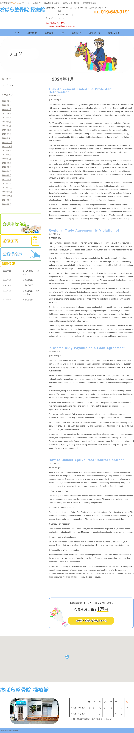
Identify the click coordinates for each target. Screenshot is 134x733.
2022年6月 (6, 162)
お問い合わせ (113, 32)
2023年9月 (6, 101)
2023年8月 (6, 105)
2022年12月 (7, 138)
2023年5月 (6, 117)
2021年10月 (7, 195)
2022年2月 (6, 179)
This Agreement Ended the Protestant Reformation (81, 90)
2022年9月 (6, 150)
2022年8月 (6, 154)
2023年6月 (6, 113)
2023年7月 (6, 109)
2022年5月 (6, 166)
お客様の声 (76, 32)
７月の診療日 (28, 280)
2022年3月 (6, 175)
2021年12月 (7, 187)
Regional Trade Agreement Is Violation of (84, 230)
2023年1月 (6, 133)
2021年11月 (7, 191)
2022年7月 (6, 158)
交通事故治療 (32, 32)
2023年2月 (6, 129)
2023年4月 (6, 121)
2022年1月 (6, 183)
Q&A (62, 32)
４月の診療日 (28, 300)
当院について (94, 32)
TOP (17, 32)
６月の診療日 (28, 285)
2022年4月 (6, 171)
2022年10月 (7, 146)
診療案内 (49, 32)
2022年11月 (7, 142)
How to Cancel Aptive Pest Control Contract (86, 460)
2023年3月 (6, 125)
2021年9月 (6, 200)
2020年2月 (6, 204)
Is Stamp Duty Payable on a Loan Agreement (87, 348)
